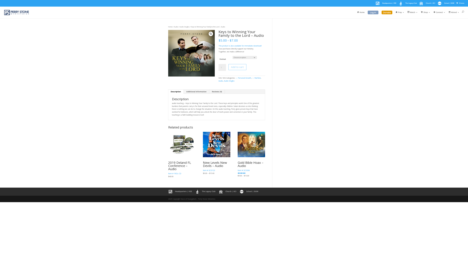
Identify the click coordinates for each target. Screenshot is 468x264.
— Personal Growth (243, 78)
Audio (176, 27)
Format (223, 59)
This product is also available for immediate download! (240, 46)
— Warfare (256, 78)
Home (170, 27)
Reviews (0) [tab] (217, 91)
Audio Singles (185, 27)
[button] (211, 34)
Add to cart (237, 67)
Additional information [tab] (196, 91)
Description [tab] (176, 91)
